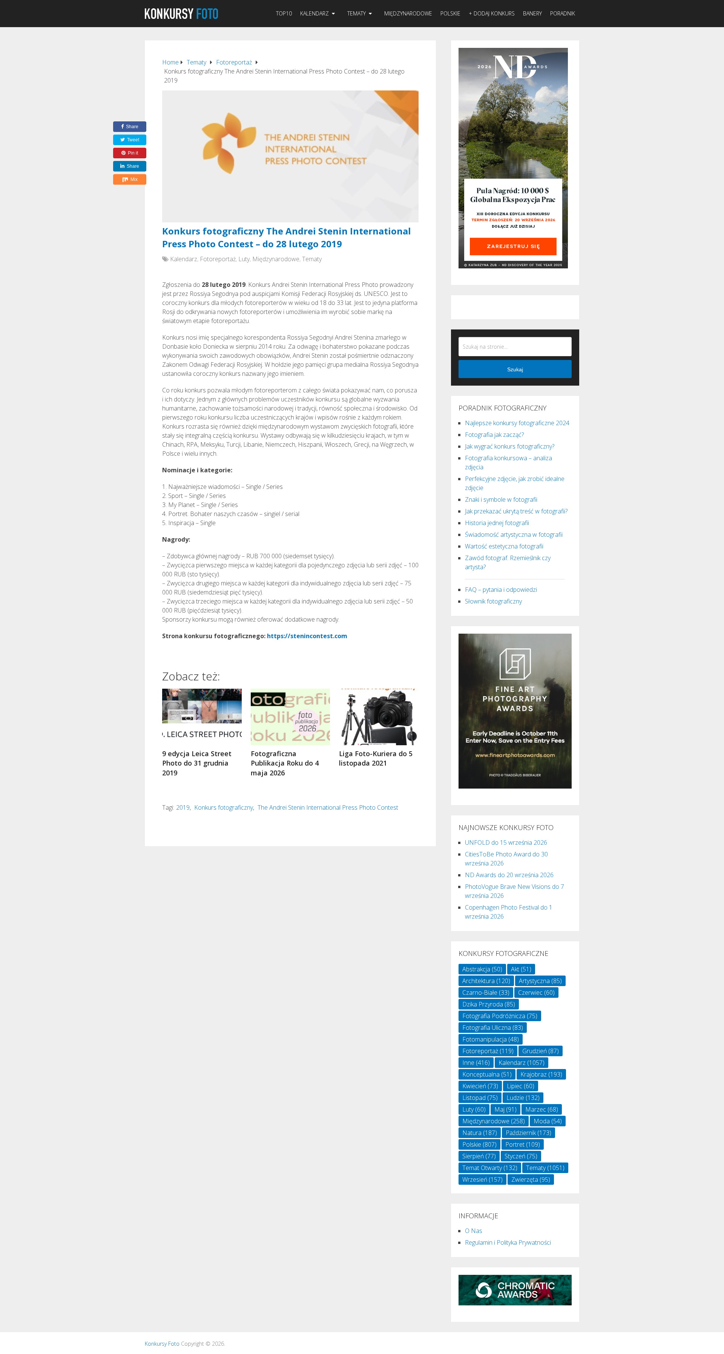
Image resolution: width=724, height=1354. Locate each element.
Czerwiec (536, 992)
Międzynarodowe (408, 13)
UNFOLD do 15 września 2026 (506, 842)
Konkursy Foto (162, 1343)
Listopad (480, 1098)
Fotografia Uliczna (492, 1027)
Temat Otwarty (489, 1168)
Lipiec (520, 1086)
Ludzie (523, 1098)
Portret (522, 1144)
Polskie (450, 13)
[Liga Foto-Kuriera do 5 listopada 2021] (379, 717)
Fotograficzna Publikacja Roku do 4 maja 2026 (285, 763)
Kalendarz (314, 13)
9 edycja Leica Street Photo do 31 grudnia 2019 (197, 763)
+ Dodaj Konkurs (492, 13)
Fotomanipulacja (490, 1039)
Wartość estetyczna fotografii (504, 546)
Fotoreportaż (218, 259)
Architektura (486, 981)
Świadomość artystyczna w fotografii (514, 534)
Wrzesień (482, 1179)
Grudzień (540, 1051)
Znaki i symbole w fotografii (501, 499)
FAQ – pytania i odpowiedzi (501, 589)
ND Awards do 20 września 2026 (509, 875)
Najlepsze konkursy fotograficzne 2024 (517, 423)
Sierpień (479, 1156)
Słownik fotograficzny (493, 601)
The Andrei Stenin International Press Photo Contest (328, 807)
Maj (505, 1109)
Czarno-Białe (485, 992)
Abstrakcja (482, 969)
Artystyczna (540, 981)
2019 (183, 807)
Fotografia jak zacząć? (494, 434)
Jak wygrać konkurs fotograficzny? (509, 446)
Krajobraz (541, 1074)
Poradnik (562, 13)
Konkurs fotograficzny (223, 807)
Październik (528, 1133)
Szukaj (515, 369)
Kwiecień (480, 1086)
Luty (244, 259)
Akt (521, 969)
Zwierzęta (530, 1179)
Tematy (356, 13)
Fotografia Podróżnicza (499, 1016)
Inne (476, 1062)
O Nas (473, 1231)
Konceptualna (487, 1074)
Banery (532, 13)
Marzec (541, 1109)
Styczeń (521, 1156)
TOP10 (284, 13)
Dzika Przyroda (488, 1004)
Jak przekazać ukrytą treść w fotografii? (516, 511)
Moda (548, 1121)
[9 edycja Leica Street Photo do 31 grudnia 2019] (202, 717)
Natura (479, 1133)
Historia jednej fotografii (497, 523)
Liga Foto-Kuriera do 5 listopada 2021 (376, 758)
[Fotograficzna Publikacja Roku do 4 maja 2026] (290, 717)
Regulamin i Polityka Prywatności (508, 1242)
